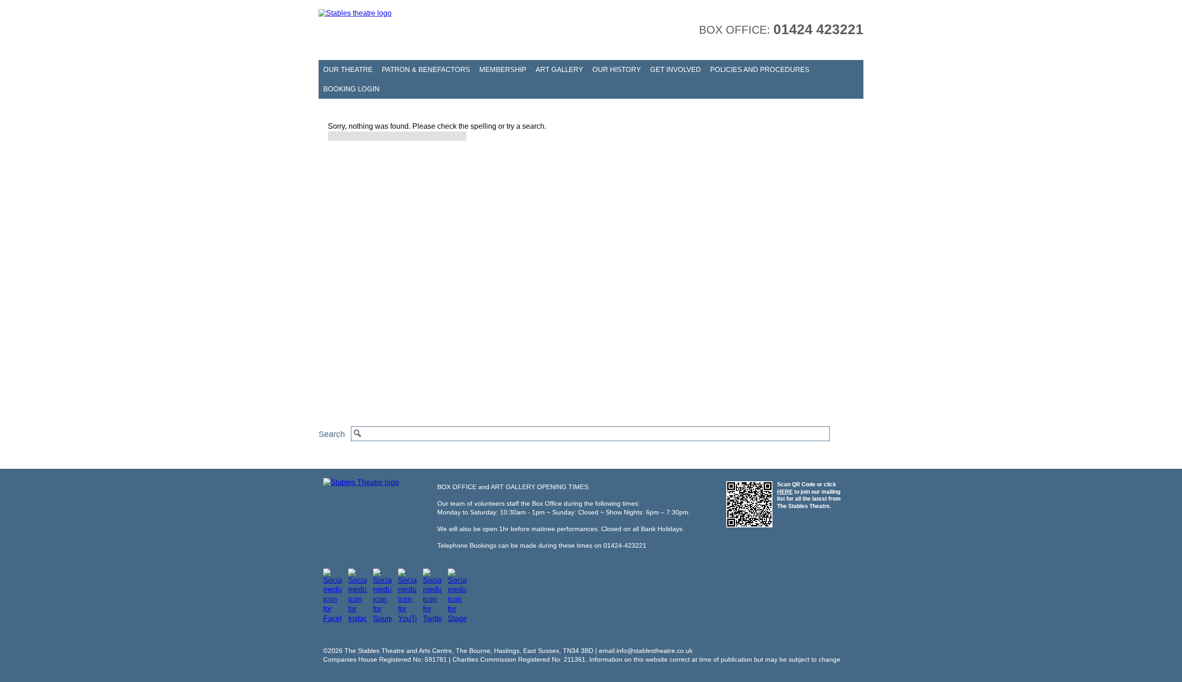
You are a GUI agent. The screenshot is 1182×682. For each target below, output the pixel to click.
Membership (502, 69)
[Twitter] (432, 618)
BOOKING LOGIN (351, 89)
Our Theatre (348, 69)
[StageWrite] (457, 618)
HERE (785, 492)
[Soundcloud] (382, 618)
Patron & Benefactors (426, 69)
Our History (616, 69)
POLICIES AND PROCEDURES (759, 69)
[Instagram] (357, 618)
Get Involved (675, 69)
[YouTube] (407, 618)
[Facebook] (332, 618)
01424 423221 (818, 29)
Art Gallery (559, 69)
